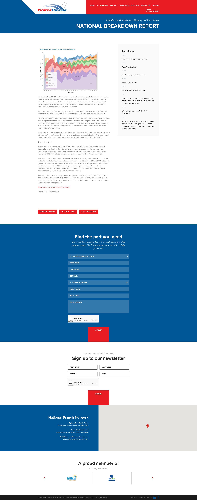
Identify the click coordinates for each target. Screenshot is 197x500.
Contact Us (145, 5)
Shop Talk (135, 5)
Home (92, 5)
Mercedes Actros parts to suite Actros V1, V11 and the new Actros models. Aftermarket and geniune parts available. (138, 100)
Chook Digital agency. (100, 498)
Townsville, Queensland (79, 430)
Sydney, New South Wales (78, 423)
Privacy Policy (84, 498)
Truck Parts (124, 5)
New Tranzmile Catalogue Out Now (134, 59)
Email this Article (68, 212)
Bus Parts (113, 5)
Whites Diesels (102, 5)
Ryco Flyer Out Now (129, 67)
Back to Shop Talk (88, 212)
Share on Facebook (47, 212)
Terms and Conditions (72, 498)
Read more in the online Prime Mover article (53, 187)
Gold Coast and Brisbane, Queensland (74, 437)
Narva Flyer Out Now (129, 83)
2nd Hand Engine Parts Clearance (134, 75)
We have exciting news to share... (134, 90)
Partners (155, 5)
